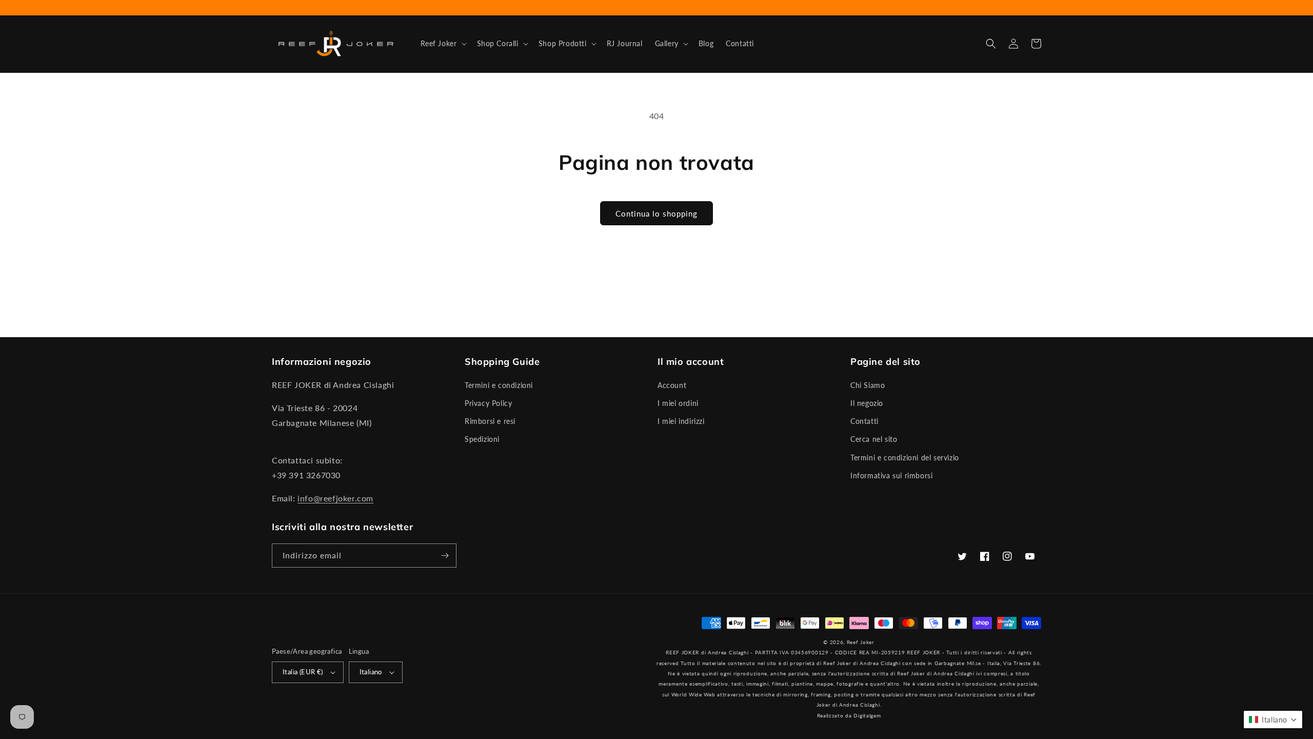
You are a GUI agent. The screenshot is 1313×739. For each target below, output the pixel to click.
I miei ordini (678, 403)
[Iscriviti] (444, 555)
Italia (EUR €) (303, 672)
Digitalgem (867, 715)
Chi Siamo (867, 385)
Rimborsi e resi (490, 421)
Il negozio (866, 403)
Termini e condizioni (499, 385)
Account (672, 385)
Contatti (864, 421)
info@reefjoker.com (335, 498)
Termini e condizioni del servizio (904, 457)
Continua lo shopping (656, 213)
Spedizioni (482, 439)
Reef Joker (860, 642)
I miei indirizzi (681, 421)
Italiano (371, 672)
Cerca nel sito (873, 439)
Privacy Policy (488, 403)
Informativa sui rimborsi (891, 475)
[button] (442, 43)
